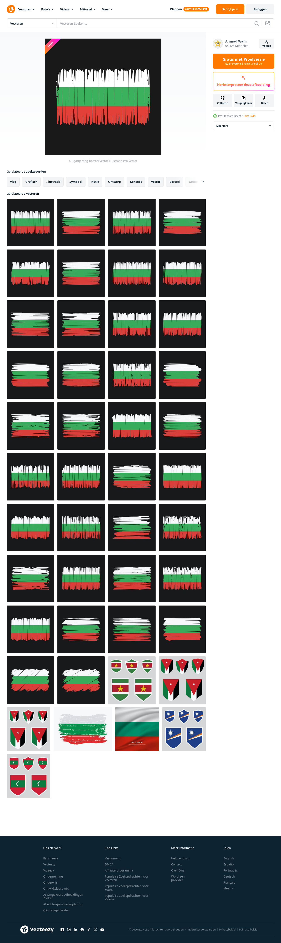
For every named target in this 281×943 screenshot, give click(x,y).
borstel (175, 182)
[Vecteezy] (11, 9)
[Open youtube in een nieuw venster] (102, 929)
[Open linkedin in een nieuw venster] (75, 929)
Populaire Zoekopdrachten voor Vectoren (127, 878)
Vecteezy (49, 864)
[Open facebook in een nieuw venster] (62, 929)
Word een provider (178, 878)
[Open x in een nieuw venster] (95, 929)
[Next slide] (199, 182)
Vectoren (24, 9)
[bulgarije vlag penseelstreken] (81, 426)
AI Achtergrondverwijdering (62, 904)
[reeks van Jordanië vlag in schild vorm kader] (182, 680)
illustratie (53, 182)
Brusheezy (50, 858)
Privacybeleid (227, 929)
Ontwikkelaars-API (56, 888)
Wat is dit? (250, 116)
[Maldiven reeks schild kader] (28, 776)
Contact (176, 864)
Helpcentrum (180, 858)
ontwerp (114, 182)
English (228, 858)
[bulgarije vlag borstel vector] (182, 222)
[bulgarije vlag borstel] (30, 222)
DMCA (109, 864)
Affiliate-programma (119, 870)
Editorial (86, 9)
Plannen (176, 9)
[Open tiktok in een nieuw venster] (88, 929)
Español (228, 864)
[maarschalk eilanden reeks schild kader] (184, 729)
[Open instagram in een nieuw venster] (69, 929)
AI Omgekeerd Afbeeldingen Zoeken (63, 896)
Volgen (266, 46)
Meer (105, 9)
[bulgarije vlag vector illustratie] (30, 273)
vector (155, 182)
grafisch (31, 182)
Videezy (48, 870)
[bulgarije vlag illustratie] (81, 222)
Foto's (45, 9)
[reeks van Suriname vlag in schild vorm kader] (132, 680)
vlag (13, 182)
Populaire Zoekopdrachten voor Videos (127, 897)
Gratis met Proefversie (244, 61)
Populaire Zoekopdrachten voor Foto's (127, 888)
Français (229, 882)
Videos (65, 9)
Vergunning (113, 858)
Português (230, 870)
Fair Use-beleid (248, 929)
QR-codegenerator (56, 910)
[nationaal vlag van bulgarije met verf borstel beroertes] (83, 729)
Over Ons (177, 870)
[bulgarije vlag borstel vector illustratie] (132, 222)
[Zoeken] (256, 23)
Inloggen (260, 9)
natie (95, 182)
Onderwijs (50, 882)
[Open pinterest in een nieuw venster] (82, 929)
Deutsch (229, 876)
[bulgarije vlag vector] (132, 273)
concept (136, 182)
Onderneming (53, 876)
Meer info (222, 126)
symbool (75, 182)
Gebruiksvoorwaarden (202, 929)
